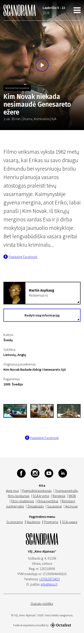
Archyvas (71, 506)
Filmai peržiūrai (47, 501)
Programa (51, 522)
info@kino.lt (49, 584)
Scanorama (14, 522)
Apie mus (12, 490)
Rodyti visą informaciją (42, 315)
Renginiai (59, 496)
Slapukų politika (42, 603)
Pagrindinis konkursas (36, 490)
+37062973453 (49, 579)
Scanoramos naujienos (17, 88)
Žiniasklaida (35, 506)
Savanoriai (54, 506)
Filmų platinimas (22, 501)
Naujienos (33, 522)
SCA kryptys (41, 496)
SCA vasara (69, 522)
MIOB (72, 496)
